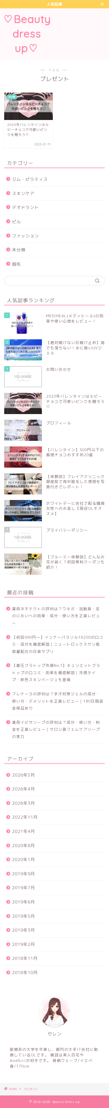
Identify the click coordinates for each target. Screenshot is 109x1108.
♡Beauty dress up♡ (27, 33)
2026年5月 (23, 775)
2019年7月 (23, 888)
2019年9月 (23, 874)
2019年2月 (23, 944)
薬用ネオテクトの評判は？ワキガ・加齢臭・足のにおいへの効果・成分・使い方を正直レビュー (56, 616)
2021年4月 (23, 831)
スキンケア (23, 193)
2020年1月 (23, 859)
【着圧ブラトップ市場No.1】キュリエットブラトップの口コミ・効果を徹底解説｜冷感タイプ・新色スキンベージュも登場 (56, 672)
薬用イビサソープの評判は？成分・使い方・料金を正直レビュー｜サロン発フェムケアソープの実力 (56, 729)
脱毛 (16, 264)
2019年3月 (23, 930)
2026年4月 (23, 789)
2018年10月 (25, 972)
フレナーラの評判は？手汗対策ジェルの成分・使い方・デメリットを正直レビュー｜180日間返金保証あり (57, 701)
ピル (16, 222)
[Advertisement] (81, 33)
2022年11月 (25, 817)
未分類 (18, 250)
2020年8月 (23, 846)
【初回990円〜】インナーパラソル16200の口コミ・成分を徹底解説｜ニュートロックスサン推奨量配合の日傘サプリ (57, 644)
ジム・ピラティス (30, 179)
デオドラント (25, 207)
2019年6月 (23, 902)
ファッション (25, 236)
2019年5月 (23, 916)
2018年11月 (25, 958)
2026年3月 (23, 803)
